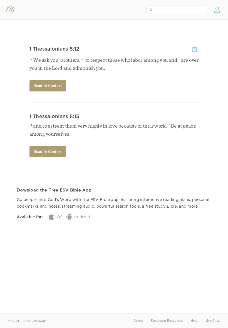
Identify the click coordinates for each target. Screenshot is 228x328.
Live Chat (212, 320)
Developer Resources (167, 320)
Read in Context (48, 86)
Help (194, 320)
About (138, 320)
